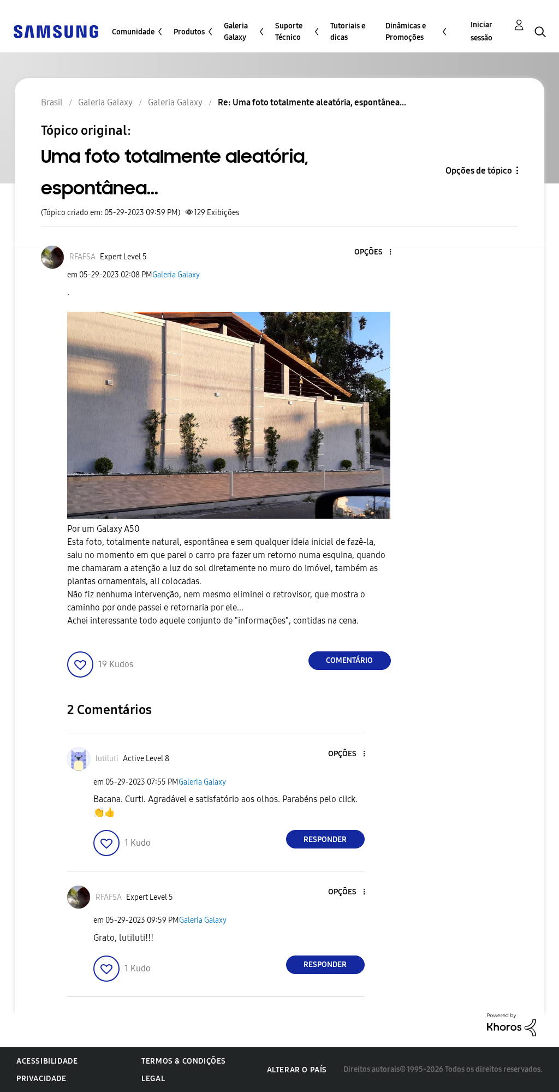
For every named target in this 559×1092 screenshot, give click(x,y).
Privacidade (41, 1078)
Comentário (349, 660)
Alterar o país (297, 1070)
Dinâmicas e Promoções (405, 31)
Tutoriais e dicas (347, 31)
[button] (372, 252)
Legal (153, 1078)
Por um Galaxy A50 (103, 529)
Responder (325, 839)
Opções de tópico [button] (478, 170)
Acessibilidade (47, 1061)
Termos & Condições (183, 1061)
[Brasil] (55, 31)
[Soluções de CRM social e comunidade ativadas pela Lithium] (511, 1024)
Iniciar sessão (481, 31)
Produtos (189, 32)
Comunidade (133, 32)
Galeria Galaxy (236, 31)
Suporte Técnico (288, 31)
